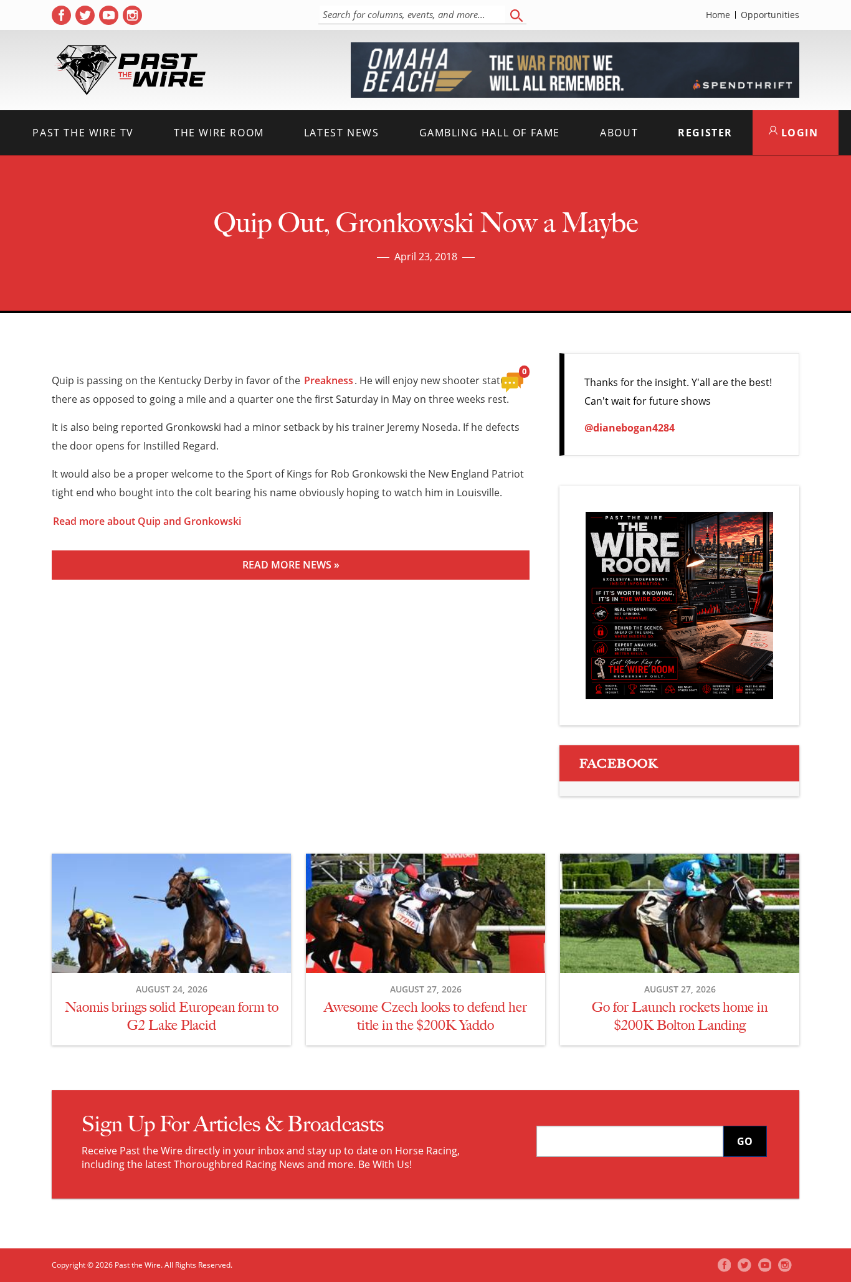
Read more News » (291, 565)
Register (705, 132)
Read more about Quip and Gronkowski (147, 521)
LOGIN (798, 132)
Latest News (341, 132)
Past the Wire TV (83, 132)
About (619, 132)
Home (718, 15)
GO (745, 1141)
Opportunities (770, 15)
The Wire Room (219, 132)
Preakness (328, 380)
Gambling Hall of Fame (490, 132)
